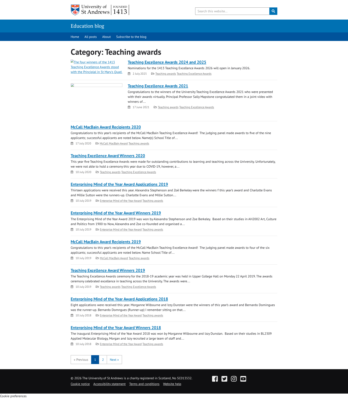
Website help (172, 384)
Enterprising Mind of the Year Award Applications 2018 (119, 299)
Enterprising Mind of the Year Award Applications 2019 (119, 184)
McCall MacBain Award (114, 143)
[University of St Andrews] (100, 10)
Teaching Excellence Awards (194, 73)
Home (75, 37)
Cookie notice (80, 384)
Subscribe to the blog (131, 37)
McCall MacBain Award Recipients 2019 (106, 241)
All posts (90, 37)
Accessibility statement (109, 384)
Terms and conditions (144, 384)
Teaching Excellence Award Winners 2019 (108, 270)
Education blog (87, 25)
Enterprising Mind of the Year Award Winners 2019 (116, 212)
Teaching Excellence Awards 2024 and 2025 (167, 62)
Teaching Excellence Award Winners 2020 (108, 155)
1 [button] (95, 360)
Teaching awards (165, 73)
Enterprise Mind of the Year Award (121, 200)
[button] (81, 359)
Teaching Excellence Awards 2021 (158, 85)
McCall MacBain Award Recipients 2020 (106, 127)
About (106, 37)
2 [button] (103, 360)
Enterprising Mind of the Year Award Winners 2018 (116, 327)
